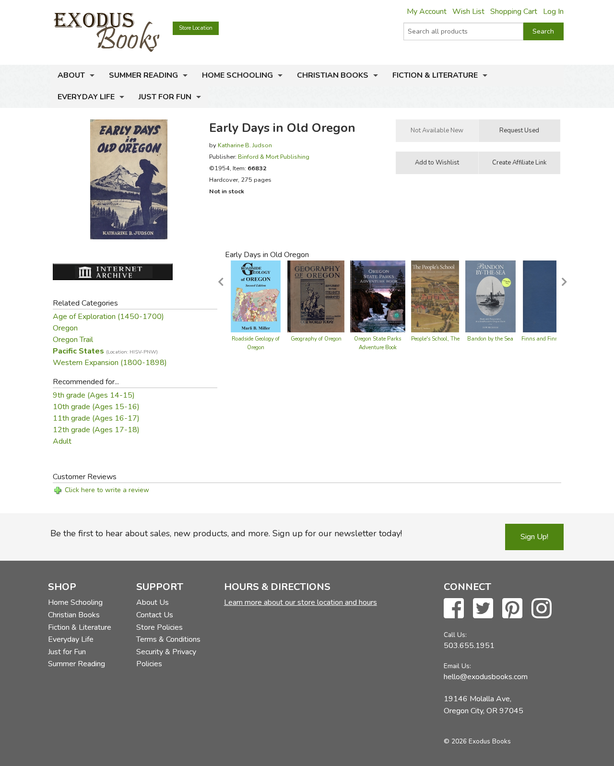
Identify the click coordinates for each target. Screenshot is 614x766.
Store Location (196, 28)
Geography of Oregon (316, 338)
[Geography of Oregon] (315, 296)
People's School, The (435, 338)
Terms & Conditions (168, 639)
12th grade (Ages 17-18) (96, 429)
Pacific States (105, 351)
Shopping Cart (513, 11)
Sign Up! (534, 536)
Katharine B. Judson (245, 145)
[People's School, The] (435, 296)
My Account (427, 11)
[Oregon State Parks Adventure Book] (377, 296)
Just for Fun (165, 97)
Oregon (65, 328)
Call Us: (455, 634)
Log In (553, 11)
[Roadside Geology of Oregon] (255, 296)
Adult (62, 441)
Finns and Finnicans (546, 338)
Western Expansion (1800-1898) (110, 362)
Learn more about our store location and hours (300, 602)
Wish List (468, 11)
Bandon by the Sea (490, 338)
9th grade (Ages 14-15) (94, 395)
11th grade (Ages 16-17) (96, 418)
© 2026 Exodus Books (477, 741)
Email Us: (457, 666)
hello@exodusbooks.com (486, 677)
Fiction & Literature (435, 75)
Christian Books (332, 75)
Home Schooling (237, 75)
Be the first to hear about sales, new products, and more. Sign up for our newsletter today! (226, 533)
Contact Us (154, 615)
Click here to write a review (107, 490)
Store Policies (159, 627)
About (71, 75)
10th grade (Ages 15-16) (96, 406)
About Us (152, 602)
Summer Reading (143, 75)
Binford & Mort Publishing (273, 157)
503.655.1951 (469, 645)
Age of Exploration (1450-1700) (108, 316)
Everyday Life (86, 97)
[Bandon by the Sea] (490, 296)
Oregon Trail (73, 339)
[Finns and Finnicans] (546, 296)
